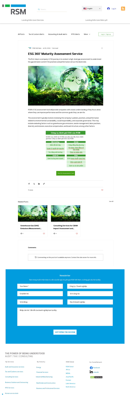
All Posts (21, 34)
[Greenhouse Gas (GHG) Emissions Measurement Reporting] (32, 213)
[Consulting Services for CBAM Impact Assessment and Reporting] (65, 213)
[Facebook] (91, 368)
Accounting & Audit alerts (57, 34)
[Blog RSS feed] (123, 9)
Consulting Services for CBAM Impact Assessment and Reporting (65, 227)
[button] (2, 394)
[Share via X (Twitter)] (34, 184)
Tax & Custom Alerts (36, 34)
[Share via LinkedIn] (39, 184)
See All (111, 201)
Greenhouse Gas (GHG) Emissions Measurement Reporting (30, 227)
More (86, 34)
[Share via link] (44, 184)
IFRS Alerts (75, 34)
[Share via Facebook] (29, 184)
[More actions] (102, 48)
